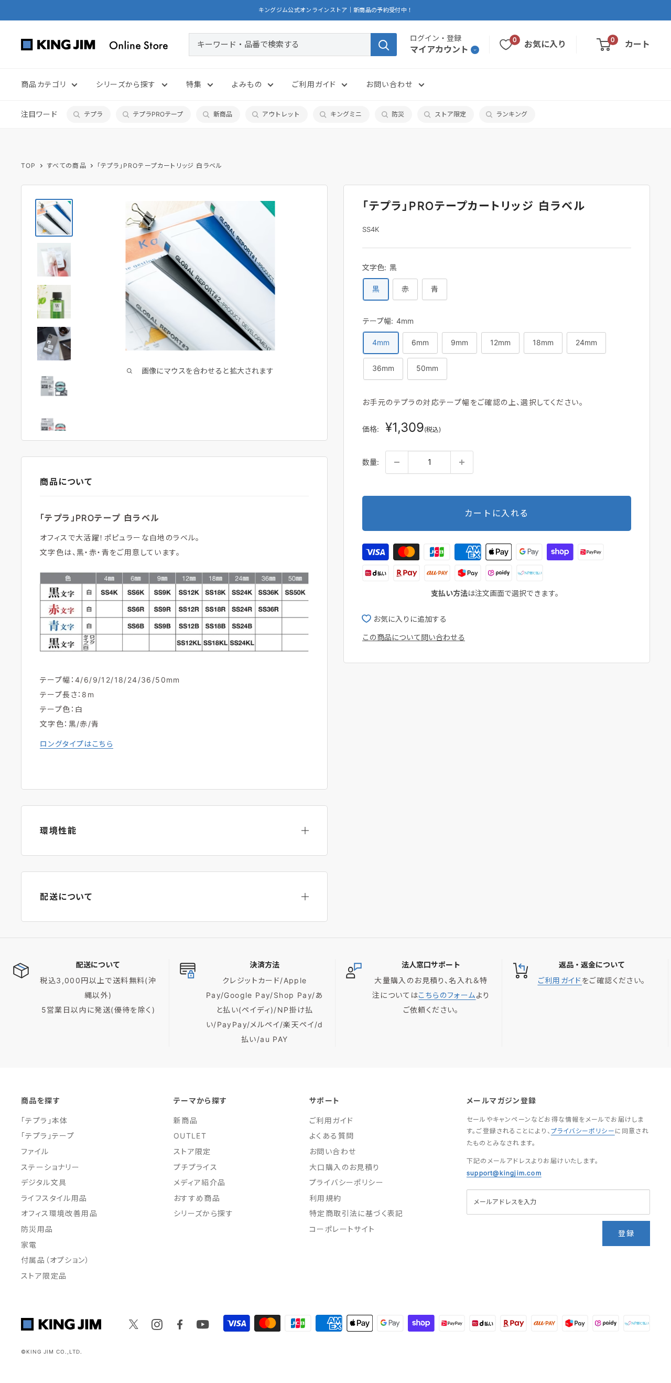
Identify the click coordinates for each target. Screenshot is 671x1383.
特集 (194, 84)
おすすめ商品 (197, 1198)
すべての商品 (66, 165)
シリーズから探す (126, 84)
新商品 (222, 114)
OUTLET (190, 1135)
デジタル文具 (44, 1182)
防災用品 (37, 1229)
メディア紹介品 (200, 1182)
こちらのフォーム (446, 995)
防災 (398, 114)
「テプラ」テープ (47, 1135)
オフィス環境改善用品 (59, 1213)
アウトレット (281, 114)
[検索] (384, 44)
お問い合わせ (389, 84)
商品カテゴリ (43, 84)
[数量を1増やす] (462, 462)
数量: (370, 462)
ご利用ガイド (314, 84)
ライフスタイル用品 (54, 1198)
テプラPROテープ (158, 114)
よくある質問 (331, 1135)
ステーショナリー (50, 1167)
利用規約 (325, 1198)
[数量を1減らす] (397, 462)
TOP (28, 165)
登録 (626, 1233)
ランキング (511, 114)
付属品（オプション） (55, 1260)
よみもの (247, 84)
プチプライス (196, 1167)
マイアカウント (439, 49)
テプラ (93, 114)
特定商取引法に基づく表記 (356, 1213)
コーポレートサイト (342, 1229)
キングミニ (346, 114)
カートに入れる (496, 513)
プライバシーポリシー (346, 1182)
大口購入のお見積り (344, 1167)
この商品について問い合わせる (413, 637)
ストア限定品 (44, 1275)
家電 (29, 1244)
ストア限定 (450, 114)
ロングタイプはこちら (76, 743)
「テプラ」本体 (44, 1120)
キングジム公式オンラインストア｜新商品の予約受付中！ (335, 10)
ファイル (35, 1151)
